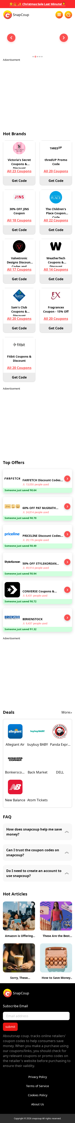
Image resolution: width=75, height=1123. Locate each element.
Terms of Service (37, 1086)
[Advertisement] (37, 93)
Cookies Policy (37, 1095)
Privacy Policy (37, 1077)
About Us (37, 1104)
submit (10, 1027)
